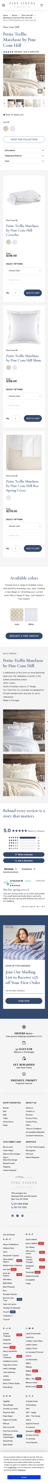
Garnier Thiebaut (6, 1334)
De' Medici (30, 1247)
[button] (38, 906)
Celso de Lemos (9, 1304)
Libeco (28, 1356)
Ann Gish (6, 1269)
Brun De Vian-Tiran (8, 1299)
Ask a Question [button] (25, 860)
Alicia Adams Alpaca (8, 1260)
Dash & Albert (31, 1239)
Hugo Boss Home (10, 1365)
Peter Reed (7, 1416)
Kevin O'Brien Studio (11, 1383)
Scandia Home (32, 1401)
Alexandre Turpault (11, 1255)
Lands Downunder (33, 1333)
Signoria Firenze (32, 1423)
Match (28, 1363)
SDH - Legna (31, 1412)
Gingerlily (7, 1340)
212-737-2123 (20, 1207)
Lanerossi (30, 1337)
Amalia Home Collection (12, 1265)
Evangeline (30, 1280)
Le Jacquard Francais (34, 1352)
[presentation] (24, 150)
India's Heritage (9, 1368)
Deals (5, 1125)
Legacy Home (31, 1348)
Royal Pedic (8, 1441)
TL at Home (30, 1439)
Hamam (6, 1347)
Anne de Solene (6, 1274)
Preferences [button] (21, 1470)
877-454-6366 (21, 1204)
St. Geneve (30, 1427)
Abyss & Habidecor (11, 1244)
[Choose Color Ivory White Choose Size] (24, 275)
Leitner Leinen (31, 1345)
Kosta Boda (7, 1387)
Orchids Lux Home (10, 1409)
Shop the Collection (24, 139)
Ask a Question (31, 52)
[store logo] (22, 5)
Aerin (5, 1252)
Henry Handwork (10, 1351)
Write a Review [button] (25, 854)
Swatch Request (9, 1170)
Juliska (6, 1376)
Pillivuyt (6, 1423)
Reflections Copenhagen (8, 1436)
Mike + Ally (30, 1379)
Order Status (8, 1150)
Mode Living (31, 1386)
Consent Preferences (34, 1136)
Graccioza (7, 1343)
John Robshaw (9, 1372)
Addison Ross (8, 1248)
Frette (28, 1283)
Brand (14, 15)
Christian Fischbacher (11, 1308)
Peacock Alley (9, 1412)
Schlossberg (31, 1405)
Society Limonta (32, 1435)
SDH (27, 1409)
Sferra (28, 1420)
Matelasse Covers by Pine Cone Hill (17, 18)
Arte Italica (7, 1279)
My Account (8, 1147)
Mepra (28, 1375)
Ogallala (6, 1401)
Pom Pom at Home (10, 1431)
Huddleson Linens (10, 1361)
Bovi (5, 1291)
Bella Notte (7, 1283)
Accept (24, 1477)
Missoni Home (31, 1382)
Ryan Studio (8, 1445)
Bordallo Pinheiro (10, 1294)
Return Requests (32, 1157)
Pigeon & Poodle (10, 1420)
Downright (30, 1272)
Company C (8, 1316)
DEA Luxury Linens (30, 1252)
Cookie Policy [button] (12, 1467)
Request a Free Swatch (24, 635)
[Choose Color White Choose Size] (24, 531)
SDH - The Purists (33, 1416)
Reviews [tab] (9, 869)
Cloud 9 (6, 1312)
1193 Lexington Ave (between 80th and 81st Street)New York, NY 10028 (24, 1196)
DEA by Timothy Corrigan (29, 1259)
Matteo (29, 1371)
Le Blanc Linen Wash (34, 1341)
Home (5, 15)
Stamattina (30, 1431)
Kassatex (6, 1380)
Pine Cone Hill (27, 15)
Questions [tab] (27, 869)
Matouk (29, 1367)
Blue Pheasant (9, 1287)
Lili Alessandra (31, 1359)
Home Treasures (7, 1356)
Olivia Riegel (8, 1405)
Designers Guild (30, 1267)
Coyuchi (6, 1319)
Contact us (30, 1111)
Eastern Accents (32, 1276)
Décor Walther (32, 1243)
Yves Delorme (31, 1442)
